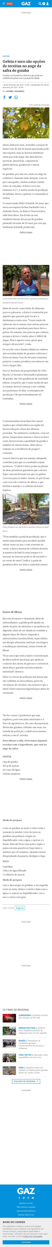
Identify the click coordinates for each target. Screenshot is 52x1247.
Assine (9, 4)
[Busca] (40, 4)
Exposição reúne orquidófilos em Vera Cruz (33, 1056)
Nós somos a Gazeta (26, 1207)
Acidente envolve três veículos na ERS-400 (33, 1016)
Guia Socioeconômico (26, 1211)
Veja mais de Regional (25, 1081)
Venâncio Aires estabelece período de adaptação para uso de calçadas (33, 1030)
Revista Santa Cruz (26, 1214)
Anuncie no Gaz (26, 1203)
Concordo (26, 1242)
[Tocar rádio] (44, 4)
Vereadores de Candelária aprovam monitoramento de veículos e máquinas (31, 1044)
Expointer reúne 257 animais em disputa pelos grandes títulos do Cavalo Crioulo (33, 1070)
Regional (19, 908)
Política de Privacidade (32, 1236)
